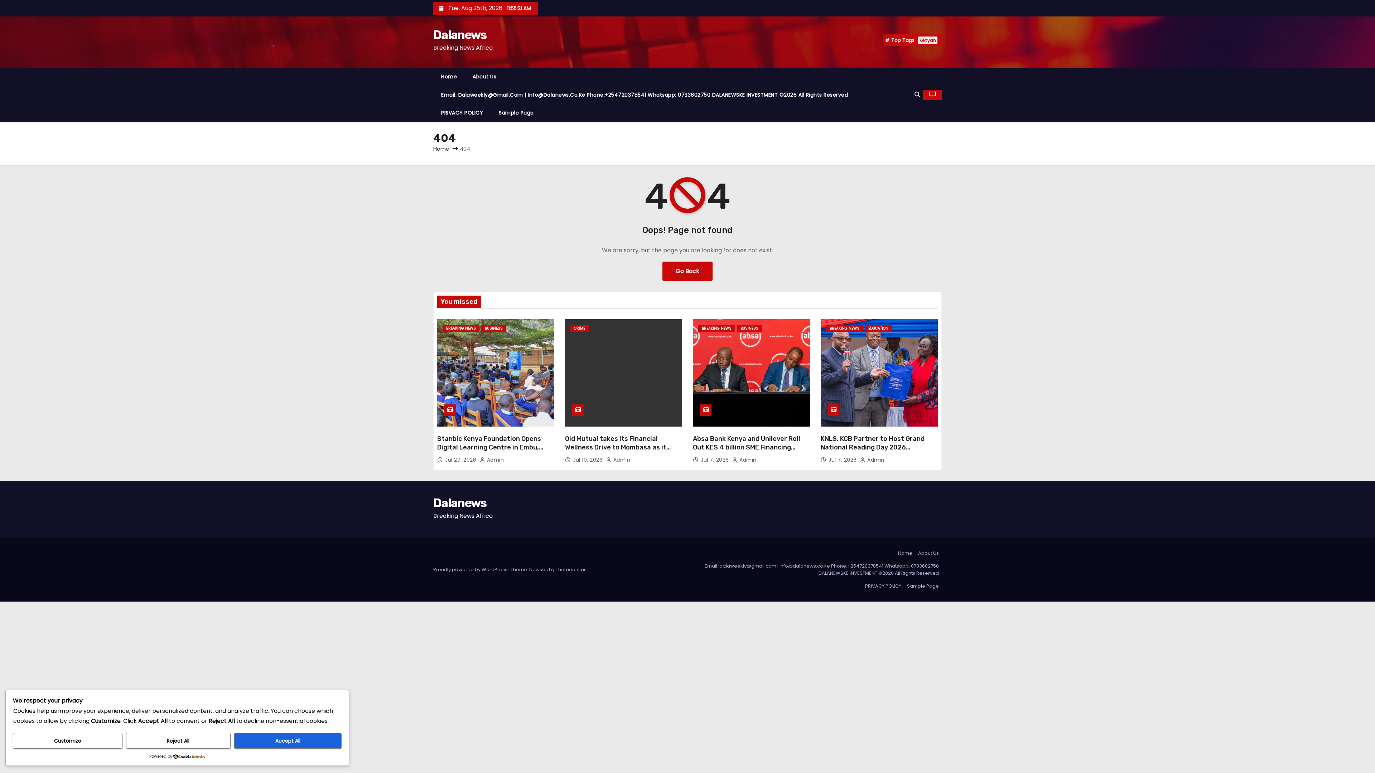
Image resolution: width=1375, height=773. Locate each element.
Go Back (687, 271)
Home (449, 76)
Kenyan (928, 40)
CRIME (579, 328)
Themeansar (571, 569)
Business (494, 328)
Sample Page (516, 112)
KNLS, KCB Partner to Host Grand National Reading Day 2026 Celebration (873, 447)
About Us (484, 76)
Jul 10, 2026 (588, 459)
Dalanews (459, 35)
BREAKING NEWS (461, 328)
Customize (67, 740)
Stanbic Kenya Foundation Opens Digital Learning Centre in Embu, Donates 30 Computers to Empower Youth (493, 451)
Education (878, 328)
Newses (538, 569)
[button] (917, 95)
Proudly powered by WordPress (470, 569)
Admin (494, 459)
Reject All (178, 740)
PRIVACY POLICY (462, 112)
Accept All (287, 740)
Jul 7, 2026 (715, 459)
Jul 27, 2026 (461, 459)
